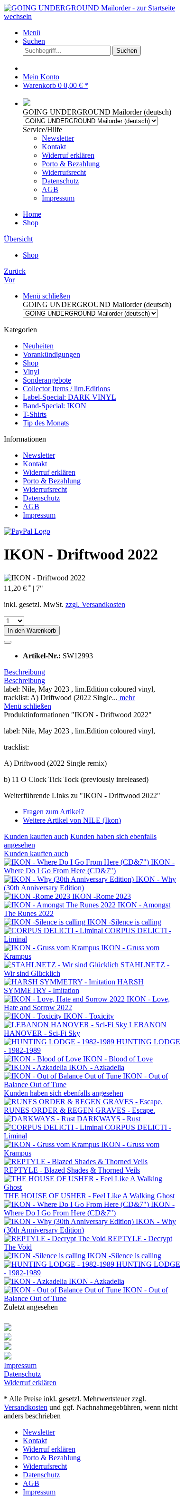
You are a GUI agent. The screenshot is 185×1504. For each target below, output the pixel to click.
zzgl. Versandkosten (95, 604)
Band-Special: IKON (54, 406)
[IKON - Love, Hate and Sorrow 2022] (65, 999)
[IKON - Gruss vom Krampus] (52, 948)
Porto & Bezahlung (71, 164)
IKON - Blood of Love (118, 1059)
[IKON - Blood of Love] (43, 1059)
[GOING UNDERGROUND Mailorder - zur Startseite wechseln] (92, 16)
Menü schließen (46, 296)
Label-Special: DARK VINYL (69, 397)
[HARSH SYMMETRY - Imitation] (60, 982)
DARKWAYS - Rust (108, 1119)
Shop (30, 363)
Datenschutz (60, 181)
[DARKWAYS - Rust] (40, 1119)
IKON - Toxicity (89, 1016)
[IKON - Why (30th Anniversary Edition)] (70, 879)
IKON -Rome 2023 (101, 896)
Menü (31, 33)
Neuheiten (38, 346)
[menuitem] (102, 33)
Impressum (58, 198)
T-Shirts (34, 414)
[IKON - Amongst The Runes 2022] (61, 905)
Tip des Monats (46, 423)
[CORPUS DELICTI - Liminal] (54, 930)
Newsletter (58, 138)
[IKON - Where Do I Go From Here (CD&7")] (77, 862)
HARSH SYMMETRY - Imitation (74, 986)
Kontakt (54, 147)
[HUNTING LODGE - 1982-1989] (60, 1042)
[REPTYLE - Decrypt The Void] (56, 1238)
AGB (50, 189)
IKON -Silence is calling (124, 922)
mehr (126, 698)
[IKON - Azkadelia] (36, 1067)
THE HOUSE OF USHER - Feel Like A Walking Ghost (89, 1196)
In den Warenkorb (32, 630)
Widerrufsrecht (64, 172)
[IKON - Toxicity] (34, 1016)
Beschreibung (24, 672)
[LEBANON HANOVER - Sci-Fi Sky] (66, 1025)
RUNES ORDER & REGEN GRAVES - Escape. (79, 1110)
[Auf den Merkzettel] (7, 642)
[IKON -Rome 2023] (38, 896)
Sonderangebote (47, 380)
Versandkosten (25, 1407)
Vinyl (31, 371)
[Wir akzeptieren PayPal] (27, 531)
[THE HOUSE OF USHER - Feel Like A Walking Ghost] (92, 1187)
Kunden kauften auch (36, 836)
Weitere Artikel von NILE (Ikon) (72, 820)
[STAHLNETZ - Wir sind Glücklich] (62, 965)
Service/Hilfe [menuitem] (61, 163)
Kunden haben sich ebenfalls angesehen (63, 1093)
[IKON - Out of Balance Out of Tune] (63, 1076)
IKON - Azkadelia (96, 1067)
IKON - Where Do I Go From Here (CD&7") (89, 866)
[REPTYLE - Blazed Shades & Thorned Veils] (76, 1161)
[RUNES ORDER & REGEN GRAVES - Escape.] (83, 1102)
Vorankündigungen (51, 354)
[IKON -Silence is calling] (45, 922)
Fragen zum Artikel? (53, 812)
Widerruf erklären (68, 155)
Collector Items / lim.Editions (66, 389)
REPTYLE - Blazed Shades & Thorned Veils (72, 1170)
